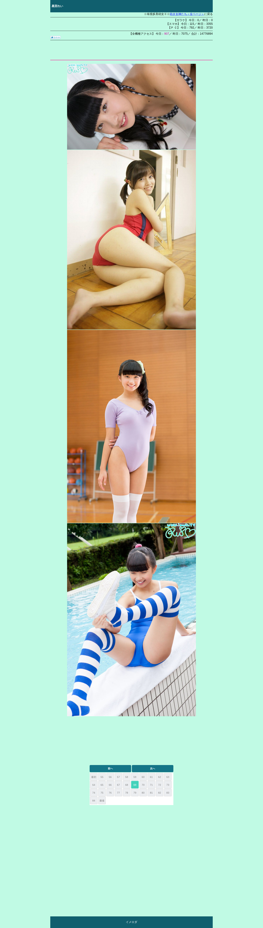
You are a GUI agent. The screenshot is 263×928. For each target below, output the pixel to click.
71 (151, 784)
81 (151, 792)
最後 (101, 800)
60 (143, 777)
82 (159, 792)
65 (102, 784)
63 (167, 777)
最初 (93, 777)
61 (151, 777)
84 (93, 800)
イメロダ (131, 922)
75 (102, 792)
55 (102, 777)
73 (167, 784)
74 (93, 792)
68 (126, 784)
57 (118, 777)
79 (134, 792)
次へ (152, 768)
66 (110, 784)
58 (126, 777)
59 (134, 777)
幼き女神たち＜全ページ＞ (187, 14)
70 (143, 784)
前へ (110, 768)
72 (159, 784)
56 (110, 777)
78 (126, 792)
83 (167, 792)
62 (159, 777)
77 (118, 792)
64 (93, 784)
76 (110, 792)
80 (143, 792)
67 (118, 784)
